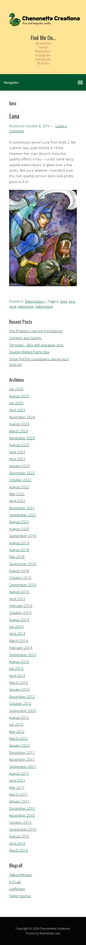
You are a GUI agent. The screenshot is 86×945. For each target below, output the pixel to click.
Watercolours (34, 301)
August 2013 (19, 661)
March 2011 (18, 794)
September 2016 (22, 563)
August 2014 (19, 619)
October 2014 (20, 612)
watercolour (44, 306)
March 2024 (18, 431)
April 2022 (17, 500)
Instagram (43, 55)
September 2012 (22, 710)
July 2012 (16, 724)
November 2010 (22, 815)
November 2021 (22, 508)
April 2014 (17, 633)
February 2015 (20, 605)
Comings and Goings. (25, 337)
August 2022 (19, 487)
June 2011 (17, 780)
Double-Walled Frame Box (29, 352)
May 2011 (17, 787)
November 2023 (22, 438)
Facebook (43, 59)
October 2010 (20, 822)
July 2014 (16, 626)
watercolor (26, 306)
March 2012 (18, 738)
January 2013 (19, 689)
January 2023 (19, 465)
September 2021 (22, 514)
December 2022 (22, 473)
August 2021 (19, 521)
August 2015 (19, 591)
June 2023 (17, 452)
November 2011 (22, 759)
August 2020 (19, 528)
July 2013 (16, 668)
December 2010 (22, 808)
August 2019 (19, 542)
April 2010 (17, 843)
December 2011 (22, 752)
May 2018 (17, 556)
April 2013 (17, 675)
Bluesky (43, 63)
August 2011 (19, 773)
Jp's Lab (15, 881)
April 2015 (17, 598)
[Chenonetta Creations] (43, 25)
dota (63, 301)
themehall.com (50, 933)
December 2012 (22, 696)
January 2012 (19, 745)
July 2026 (16, 389)
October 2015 (20, 577)
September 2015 (22, 584)
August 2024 (19, 424)
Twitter (43, 47)
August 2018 (19, 549)
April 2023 (17, 459)
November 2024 (22, 417)
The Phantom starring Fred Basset (36, 331)
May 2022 (17, 493)
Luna (14, 115)
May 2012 (17, 731)
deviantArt (43, 43)
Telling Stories (20, 895)
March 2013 (18, 682)
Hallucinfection (20, 874)
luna (72, 301)
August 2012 (19, 717)
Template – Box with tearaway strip (36, 345)
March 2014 (18, 640)
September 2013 (22, 654)
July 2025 (16, 403)
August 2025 (19, 396)
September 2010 (22, 829)
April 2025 (17, 409)
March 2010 (18, 850)
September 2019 (22, 535)
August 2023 (19, 444)
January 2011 (19, 801)
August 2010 (19, 836)
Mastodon (43, 51)
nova (12, 306)
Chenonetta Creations (55, 928)
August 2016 (19, 570)
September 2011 (22, 766)
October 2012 (20, 703)
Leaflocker (17, 888)
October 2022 (20, 479)
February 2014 (20, 647)
